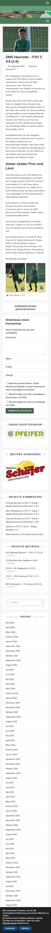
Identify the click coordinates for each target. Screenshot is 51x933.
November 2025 (13, 651)
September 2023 (13, 773)
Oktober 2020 (12, 896)
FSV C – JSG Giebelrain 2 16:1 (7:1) (22, 576)
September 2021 (13, 877)
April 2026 (10, 627)
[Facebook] (22, 8)
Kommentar (11, 337)
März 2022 (10, 858)
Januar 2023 (11, 811)
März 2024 (10, 745)
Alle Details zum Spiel (16, 259)
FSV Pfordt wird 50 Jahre (32, 534)
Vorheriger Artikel (25, 306)
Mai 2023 (10, 792)
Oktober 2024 (12, 712)
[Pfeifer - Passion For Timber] (25, 434)
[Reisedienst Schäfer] (25, 470)
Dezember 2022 (13, 815)
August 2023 (11, 778)
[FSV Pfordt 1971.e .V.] (25, 16)
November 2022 (13, 820)
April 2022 (10, 853)
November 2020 (13, 891)
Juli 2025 (10, 670)
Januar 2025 (11, 698)
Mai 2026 (10, 623)
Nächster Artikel (26, 309)
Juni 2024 (10, 731)
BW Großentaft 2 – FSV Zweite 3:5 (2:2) (24, 584)
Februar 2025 (12, 693)
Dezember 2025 (13, 646)
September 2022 (13, 830)
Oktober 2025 (12, 656)
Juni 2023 (10, 787)
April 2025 (10, 684)
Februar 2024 (12, 750)
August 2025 (11, 665)
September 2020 (13, 900)
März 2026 (10, 632)
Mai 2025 (10, 679)
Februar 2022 (12, 863)
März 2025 (10, 688)
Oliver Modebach (13, 511)
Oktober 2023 (12, 768)
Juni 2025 (10, 674)
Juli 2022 (10, 839)
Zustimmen (10, 928)
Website (9, 375)
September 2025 (13, 660)
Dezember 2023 (13, 759)
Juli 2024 (10, 726)
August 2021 (11, 881)
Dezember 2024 (13, 703)
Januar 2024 (11, 754)
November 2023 (13, 764)
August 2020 (11, 905)
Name (9, 359)
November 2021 (13, 867)
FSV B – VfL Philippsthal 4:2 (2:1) (20, 568)
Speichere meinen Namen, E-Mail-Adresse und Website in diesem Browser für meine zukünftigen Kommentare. (25, 386)
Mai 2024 (10, 735)
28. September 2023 (16, 66)
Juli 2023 (10, 783)
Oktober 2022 (12, 825)
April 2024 (10, 740)
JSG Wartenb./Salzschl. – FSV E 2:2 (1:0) (24, 552)
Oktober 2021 (12, 872)
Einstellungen (9, 923)
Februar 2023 (12, 806)
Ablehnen (25, 928)
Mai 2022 (10, 848)
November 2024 (13, 707)
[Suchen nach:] (25, 602)
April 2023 (10, 797)
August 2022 (11, 834)
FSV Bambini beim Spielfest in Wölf (21, 560)
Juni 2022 (10, 844)
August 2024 (11, 721)
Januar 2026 (11, 641)
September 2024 (13, 717)
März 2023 (10, 801)
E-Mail (8, 367)
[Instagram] (28, 8)
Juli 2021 (10, 886)
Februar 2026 (12, 637)
